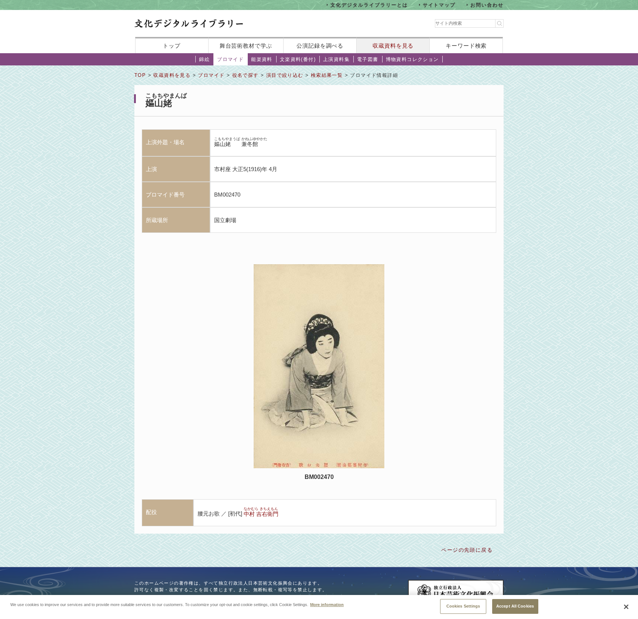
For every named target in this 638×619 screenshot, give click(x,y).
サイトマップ (439, 4)
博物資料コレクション (412, 59)
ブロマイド (230, 59)
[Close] (626, 607)
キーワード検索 (466, 45)
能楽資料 (261, 59)
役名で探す (245, 75)
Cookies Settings (463, 606)
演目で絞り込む (284, 75)
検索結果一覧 (327, 75)
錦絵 (204, 59)
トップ (172, 45)
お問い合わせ (487, 4)
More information (327, 604)
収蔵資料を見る (393, 45)
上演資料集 (336, 59)
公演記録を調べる (319, 45)
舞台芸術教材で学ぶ (246, 45)
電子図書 (367, 59)
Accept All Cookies (515, 606)
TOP (140, 75)
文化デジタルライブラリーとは (369, 4)
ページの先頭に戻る (467, 550)
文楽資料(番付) (298, 59)
